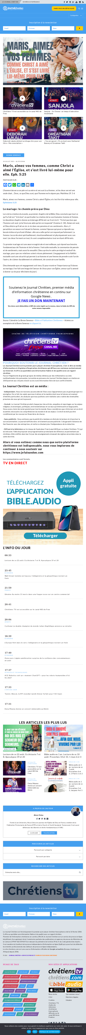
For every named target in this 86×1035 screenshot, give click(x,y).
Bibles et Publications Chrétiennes (49, 320)
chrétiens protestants (28, 981)
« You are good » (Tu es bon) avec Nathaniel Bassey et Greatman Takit (62, 142)
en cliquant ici (35, 323)
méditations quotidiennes (13, 1005)
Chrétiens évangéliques (29, 976)
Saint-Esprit (20, 991)
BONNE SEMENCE (13, 155)
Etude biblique (29, 1005)
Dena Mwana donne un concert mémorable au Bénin (35, 786)
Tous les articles (49, 833)
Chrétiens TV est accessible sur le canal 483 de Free (35, 770)
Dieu (6, 995)
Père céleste (32, 991)
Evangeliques (29, 1009)
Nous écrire (53, 994)
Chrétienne (8, 1009)
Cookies (52, 1000)
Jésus (22, 986)
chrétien (18, 1009)
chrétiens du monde (11, 981)
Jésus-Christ (9, 991)
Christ (30, 986)
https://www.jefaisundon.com (23, 452)
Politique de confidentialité (49, 1032)
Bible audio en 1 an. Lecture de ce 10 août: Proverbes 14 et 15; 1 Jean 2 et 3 (62, 755)
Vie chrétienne (9, 1014)
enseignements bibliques (12, 1000)
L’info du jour (23, 972)
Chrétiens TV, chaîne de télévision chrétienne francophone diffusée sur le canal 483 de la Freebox (54, 1010)
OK (29, 1032)
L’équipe (69, 1000)
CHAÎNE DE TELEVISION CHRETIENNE (46, 955)
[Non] (83, 1029)
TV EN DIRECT (15, 463)
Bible (24, 995)
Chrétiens (34, 972)
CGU (50, 997)
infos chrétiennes (31, 1014)
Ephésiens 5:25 (10, 202)
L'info (20, 1014)
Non (34, 1032)
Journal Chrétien (11, 932)
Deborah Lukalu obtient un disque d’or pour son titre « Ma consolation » (22, 142)
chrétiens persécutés (11, 976)
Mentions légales (72, 997)
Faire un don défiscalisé (64, 8)
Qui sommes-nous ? (73, 994)
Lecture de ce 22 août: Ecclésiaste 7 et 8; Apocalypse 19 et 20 (22, 755)
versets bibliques (30, 1000)
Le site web (34, 833)
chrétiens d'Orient (10, 986)
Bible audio (15, 995)
